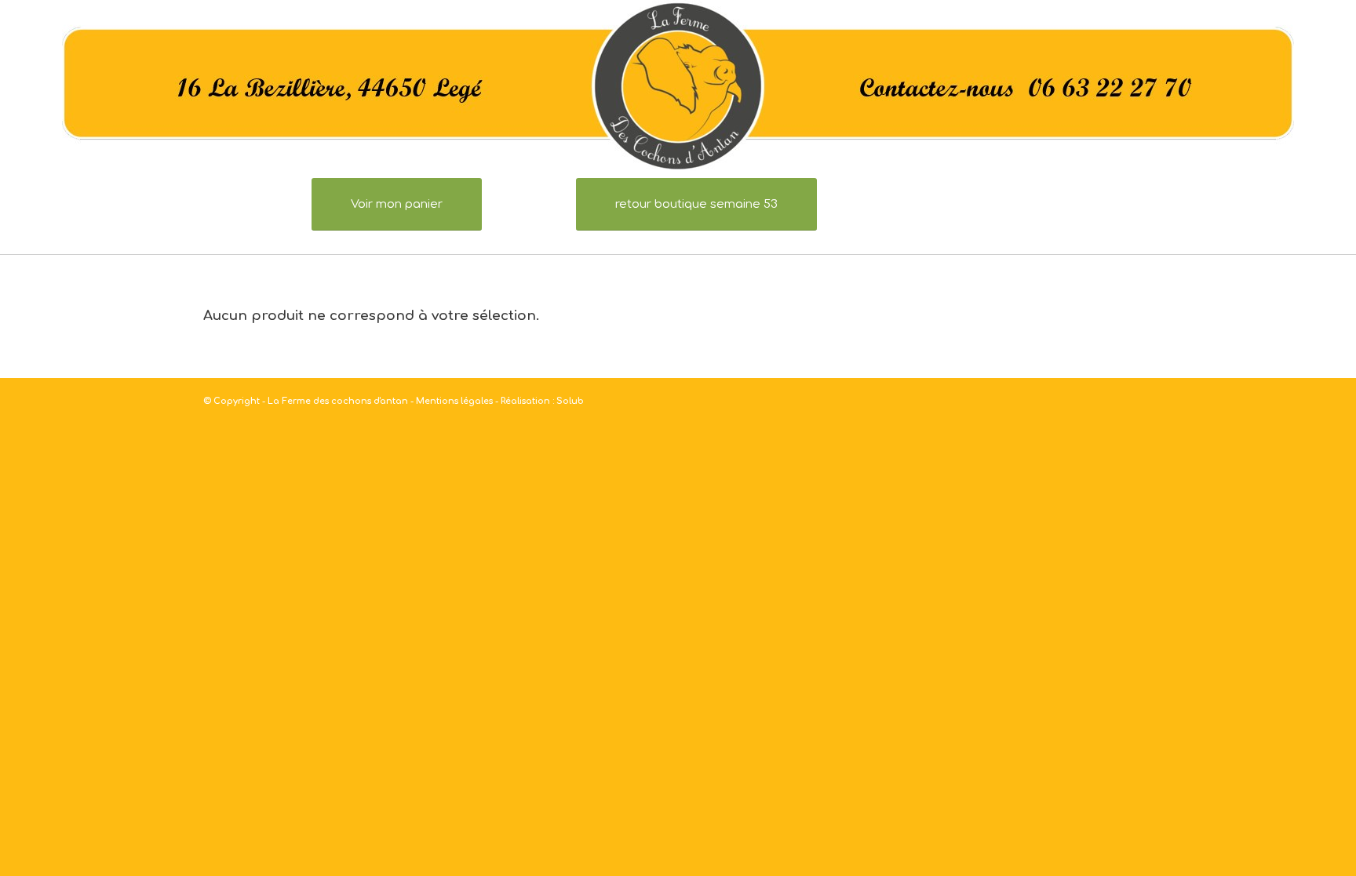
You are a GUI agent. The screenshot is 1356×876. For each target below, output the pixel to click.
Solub (570, 401)
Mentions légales (454, 401)
